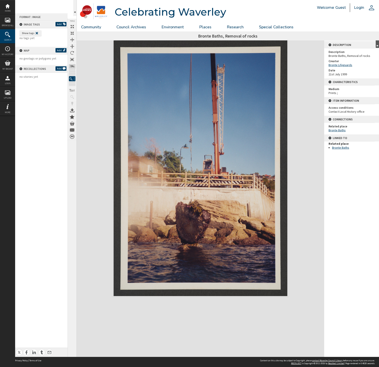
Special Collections (276, 27)
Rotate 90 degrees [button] (72, 53)
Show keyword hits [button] (72, 97)
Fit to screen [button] (72, 33)
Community (91, 27)
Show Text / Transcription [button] (72, 90)
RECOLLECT (296, 363)
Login (8, 83)
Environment (172, 27)
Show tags (28, 33)
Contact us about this (72, 130)
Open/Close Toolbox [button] (75, 8)
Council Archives (131, 27)
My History (7, 54)
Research (235, 27)
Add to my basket (72, 123)
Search (7, 39)
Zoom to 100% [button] (72, 59)
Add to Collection (72, 117)
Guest (340, 7)
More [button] (7, 112)
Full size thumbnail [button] (72, 26)
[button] (72, 78)
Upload (7, 97)
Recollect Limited (336, 363)
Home (8, 10)
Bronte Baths (337, 130)
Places (205, 27)
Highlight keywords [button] (72, 103)
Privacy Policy (21, 360)
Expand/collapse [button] (377, 44)
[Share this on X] (19, 350)
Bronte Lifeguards (340, 65)
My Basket (7, 68)
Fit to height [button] (72, 46)
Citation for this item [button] (72, 136)
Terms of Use (35, 360)
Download (72, 110)
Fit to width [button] (72, 39)
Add (59, 24)
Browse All (8, 25)
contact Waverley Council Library (327, 360)
